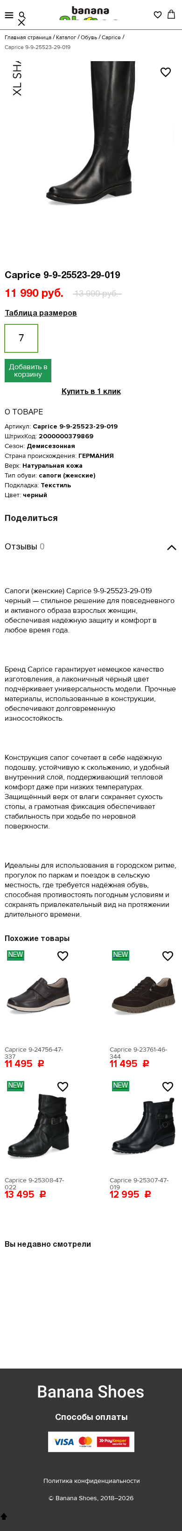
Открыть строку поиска (22, 15)
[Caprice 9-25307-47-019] (143, 1125)
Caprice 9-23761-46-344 (138, 1053)
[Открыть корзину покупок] (171, 14)
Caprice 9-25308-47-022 (34, 1184)
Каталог (66, 37)
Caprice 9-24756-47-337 (34, 1053)
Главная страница (28, 37)
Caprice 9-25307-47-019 (139, 1184)
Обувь (89, 37)
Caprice (111, 37)
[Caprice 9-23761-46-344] (143, 994)
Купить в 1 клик (91, 392)
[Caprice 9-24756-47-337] (38, 994)
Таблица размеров (41, 313)
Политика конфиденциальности (91, 1481)
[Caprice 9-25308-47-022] (38, 1125)
